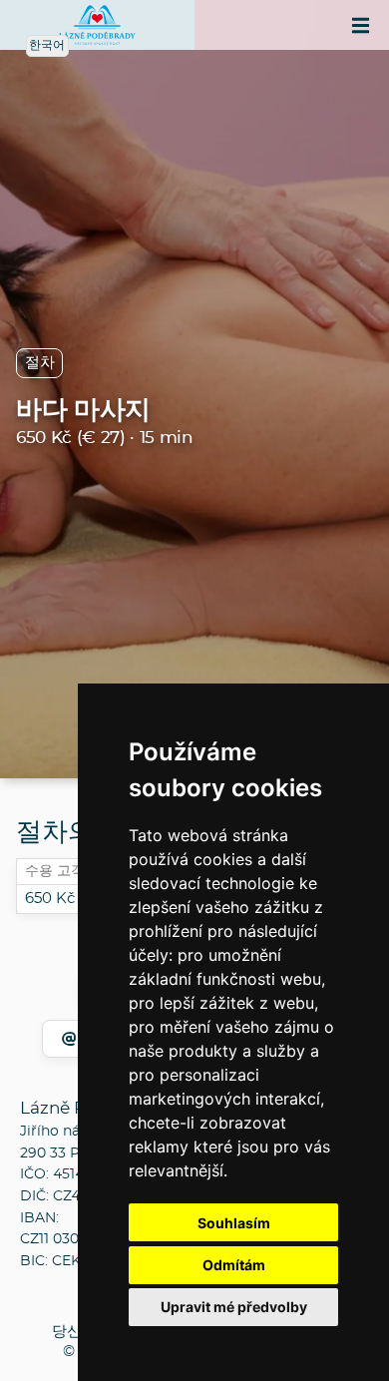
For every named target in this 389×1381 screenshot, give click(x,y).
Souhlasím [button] (233, 1222)
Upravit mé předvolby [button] (234, 1306)
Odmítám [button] (233, 1264)
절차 (39, 362)
